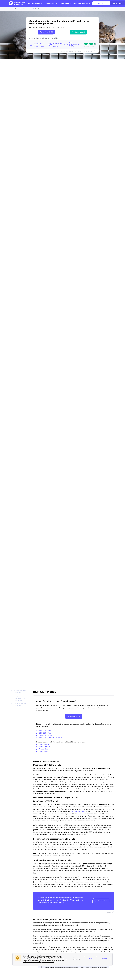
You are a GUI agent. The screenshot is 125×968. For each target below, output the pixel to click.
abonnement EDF (77, 811)
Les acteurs (64, 3)
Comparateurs (50, 3)
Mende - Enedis (44, 746)
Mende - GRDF (44, 744)
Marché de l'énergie (80, 3)
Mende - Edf (43, 751)
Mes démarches (34, 3)
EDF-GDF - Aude (45, 730)
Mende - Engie (44, 749)
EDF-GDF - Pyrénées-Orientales (50, 737)
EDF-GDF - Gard (45, 733)
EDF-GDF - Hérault (46, 735)
